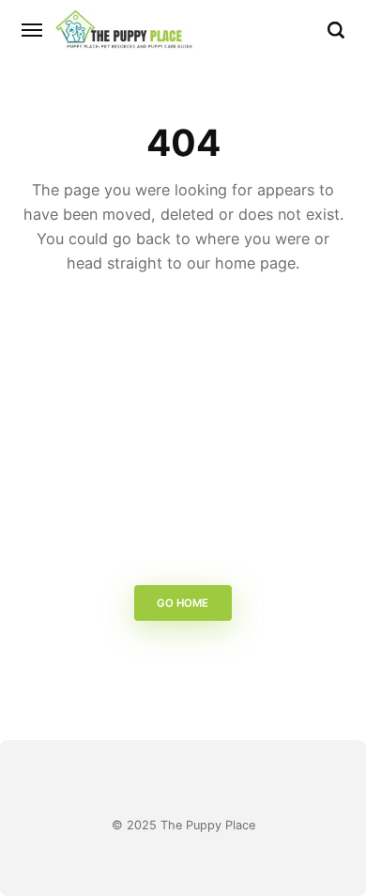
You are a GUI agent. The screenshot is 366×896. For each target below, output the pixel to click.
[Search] (336, 30)
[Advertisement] (183, 434)
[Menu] (33, 30)
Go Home (183, 603)
